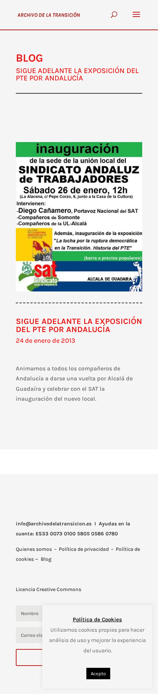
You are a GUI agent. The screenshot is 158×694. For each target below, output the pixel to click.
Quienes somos (34, 549)
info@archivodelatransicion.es (53, 524)
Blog (46, 559)
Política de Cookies (97, 619)
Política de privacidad (84, 549)
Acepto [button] (98, 673)
